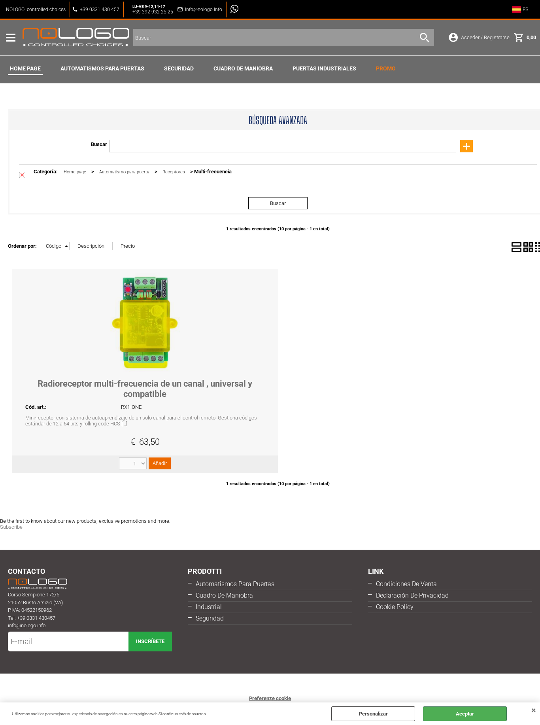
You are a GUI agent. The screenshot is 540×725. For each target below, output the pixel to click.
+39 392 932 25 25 (152, 12)
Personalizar (373, 714)
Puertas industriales (324, 68)
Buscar (99, 144)
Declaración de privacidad (412, 595)
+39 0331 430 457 (99, 9)
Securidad (179, 68)
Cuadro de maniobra (243, 68)
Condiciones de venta (406, 584)
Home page (25, 68)
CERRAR (533, 710)
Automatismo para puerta (124, 172)
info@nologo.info (203, 9)
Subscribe (11, 527)
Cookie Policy (394, 607)
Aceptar (465, 714)
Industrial (209, 607)
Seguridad (210, 618)
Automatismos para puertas (102, 68)
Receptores (173, 172)
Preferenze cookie (270, 698)
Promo (386, 68)
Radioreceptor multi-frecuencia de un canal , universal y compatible (145, 389)
